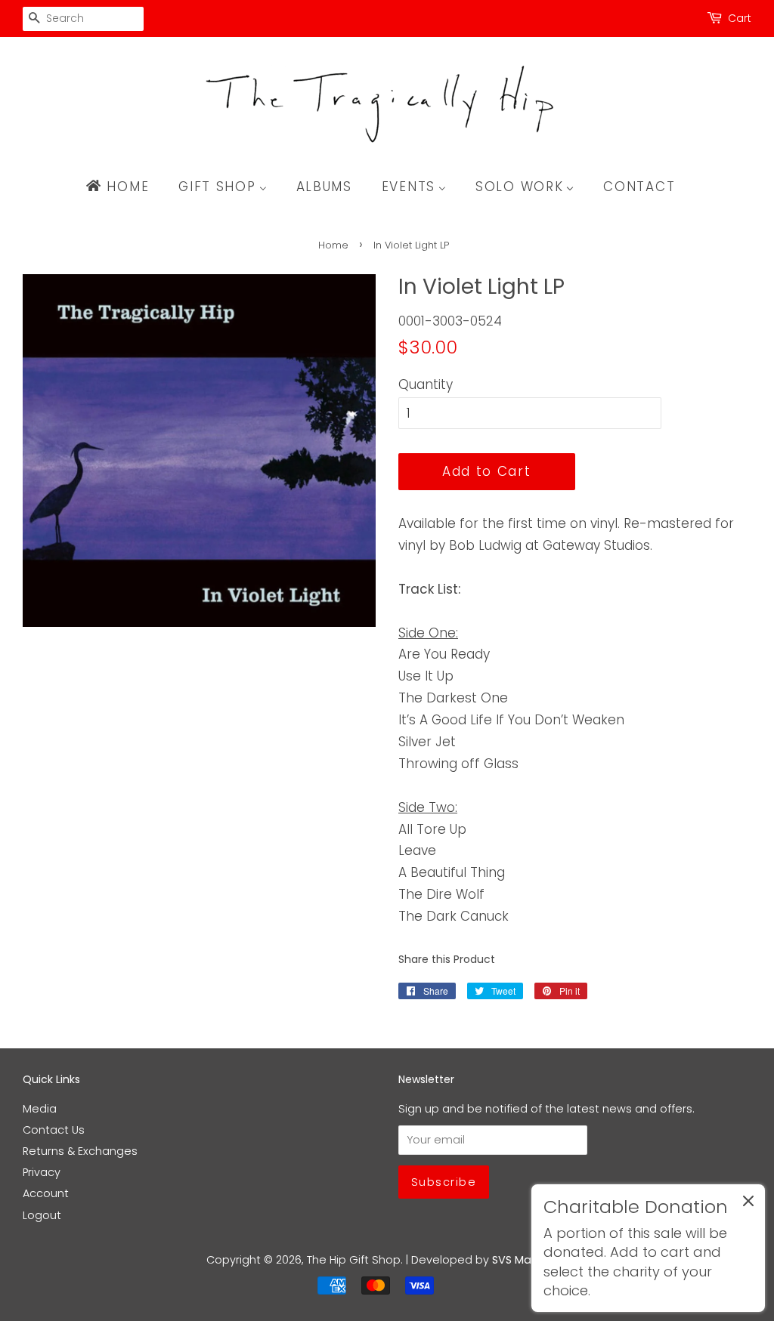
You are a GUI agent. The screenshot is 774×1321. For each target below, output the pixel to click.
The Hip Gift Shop (354, 1259)
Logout (42, 1215)
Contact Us (54, 1129)
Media (40, 1108)
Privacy (41, 1172)
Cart (739, 18)
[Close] (748, 1204)
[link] (648, 1248)
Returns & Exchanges (80, 1151)
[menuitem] (124, 186)
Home (333, 245)
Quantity (425, 384)
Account (46, 1193)
